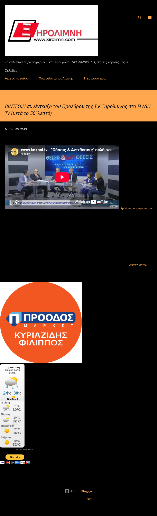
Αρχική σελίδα (16, 78)
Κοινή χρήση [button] (138, 265)
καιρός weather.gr (24, 449)
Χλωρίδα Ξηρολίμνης (56, 78)
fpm (89, 499)
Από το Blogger (81, 491)
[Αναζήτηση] (139, 7)
